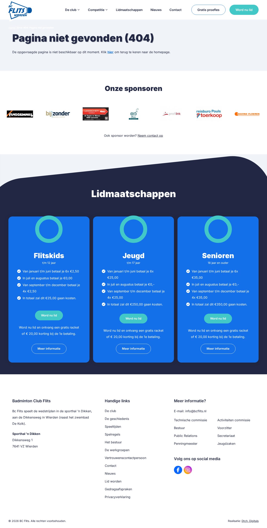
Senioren (218, 255)
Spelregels (112, 434)
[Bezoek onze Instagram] (188, 470)
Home (11, 27)
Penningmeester (185, 443)
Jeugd (133, 255)
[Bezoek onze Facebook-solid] (178, 470)
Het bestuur (113, 442)
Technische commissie (190, 420)
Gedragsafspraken (118, 489)
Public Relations (185, 436)
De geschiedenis (117, 419)
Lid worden (113, 481)
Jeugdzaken (226, 443)
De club (70, 9)
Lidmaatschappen (129, 9)
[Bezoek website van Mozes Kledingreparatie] (133, 114)
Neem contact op (150, 135)
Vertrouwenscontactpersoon (125, 458)
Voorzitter (224, 428)
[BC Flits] (20, 9)
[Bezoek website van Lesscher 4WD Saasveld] (95, 114)
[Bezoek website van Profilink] (171, 114)
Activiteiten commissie (233, 420)
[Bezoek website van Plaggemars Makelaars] (20, 114)
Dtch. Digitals (250, 521)
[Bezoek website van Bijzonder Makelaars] (58, 114)
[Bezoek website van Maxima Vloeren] (247, 114)
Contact (175, 9)
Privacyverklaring (117, 497)
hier (111, 52)
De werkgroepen (117, 450)
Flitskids (49, 255)
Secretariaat (226, 436)
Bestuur (179, 428)
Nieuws (156, 9)
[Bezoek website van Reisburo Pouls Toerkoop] (209, 114)
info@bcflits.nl (195, 411)
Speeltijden (113, 426)
